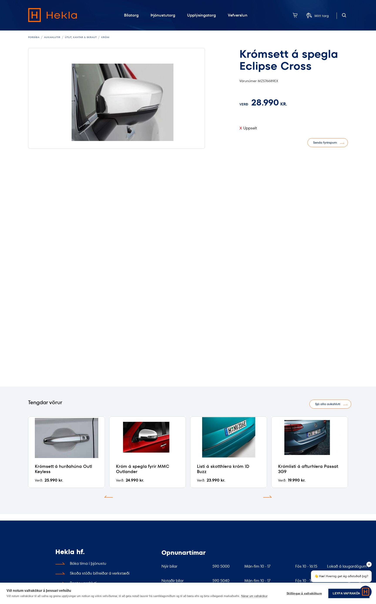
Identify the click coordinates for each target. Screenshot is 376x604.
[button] (108, 496)
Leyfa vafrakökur (349, 593)
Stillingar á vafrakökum (304, 593)
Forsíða (33, 37)
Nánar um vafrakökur (254, 596)
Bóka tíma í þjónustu (88, 563)
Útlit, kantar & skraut (81, 37)
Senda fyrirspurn (325, 142)
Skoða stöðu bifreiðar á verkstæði (99, 573)
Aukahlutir (52, 37)
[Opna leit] (344, 15)
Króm (105, 37)
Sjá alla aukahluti (327, 404)
